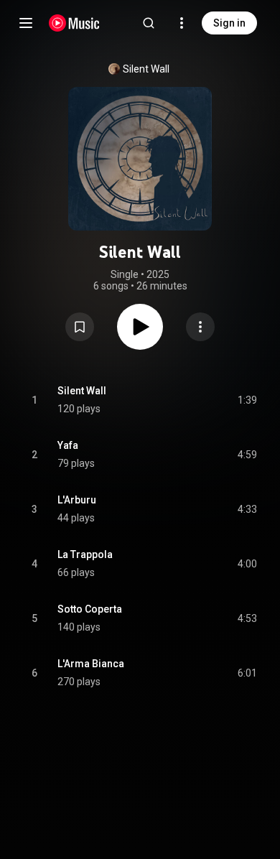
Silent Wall (146, 69)
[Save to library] (79, 326)
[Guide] (25, 23)
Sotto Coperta (89, 609)
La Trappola (85, 554)
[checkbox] (247, 400)
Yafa (67, 445)
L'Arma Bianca (90, 663)
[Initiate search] (148, 22)
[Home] (74, 23)
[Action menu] (200, 326)
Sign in (229, 23)
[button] (79, 326)
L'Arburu (76, 500)
